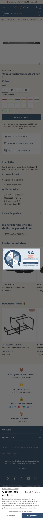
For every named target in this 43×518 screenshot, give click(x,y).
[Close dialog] (4, 250)
